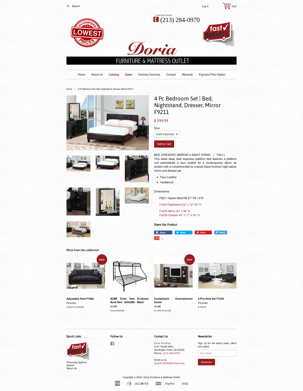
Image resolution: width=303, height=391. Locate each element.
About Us (97, 74)
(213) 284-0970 (180, 19)
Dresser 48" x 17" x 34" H (179, 215)
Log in (205, 6)
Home (81, 74)
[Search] (66, 6)
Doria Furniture (162, 343)
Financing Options (76, 362)
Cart (234, 6)
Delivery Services (149, 74)
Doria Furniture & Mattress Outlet (161, 377)
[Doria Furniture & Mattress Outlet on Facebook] (112, 344)
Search (70, 365)
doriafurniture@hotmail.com (169, 363)
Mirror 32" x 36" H (174, 211)
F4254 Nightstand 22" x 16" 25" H (180, 204)
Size (157, 128)
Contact (171, 74)
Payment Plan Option (212, 74)
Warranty (187, 74)
